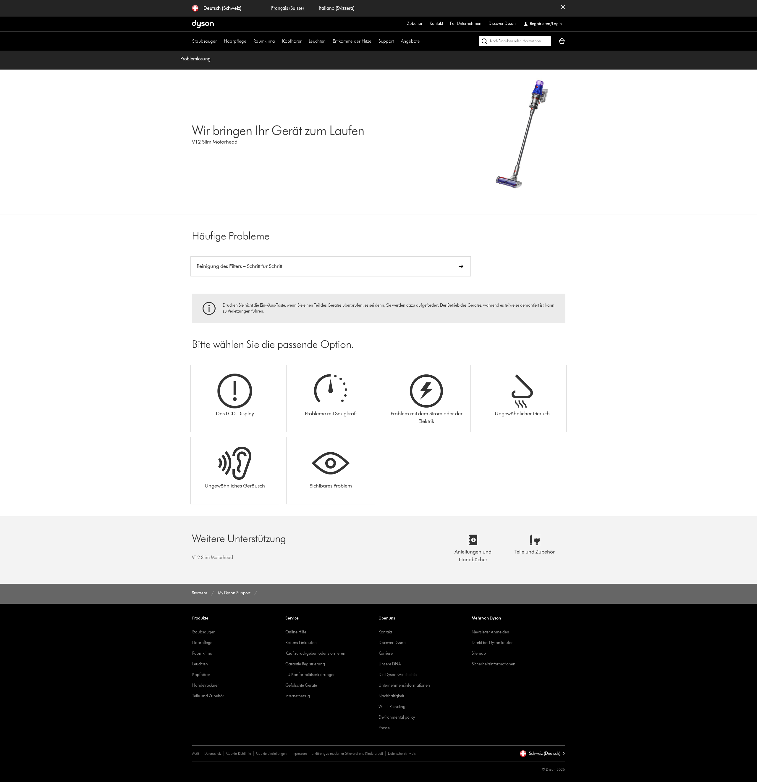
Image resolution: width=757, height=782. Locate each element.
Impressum (299, 753)
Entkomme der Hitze (352, 41)
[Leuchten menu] (328, 41)
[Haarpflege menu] (249, 41)
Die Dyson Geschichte (397, 674)
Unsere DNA (389, 664)
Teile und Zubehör (208, 696)
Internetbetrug (297, 696)
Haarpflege (235, 41)
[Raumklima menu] (278, 41)
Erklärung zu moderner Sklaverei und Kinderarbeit (347, 753)
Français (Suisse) (288, 8)
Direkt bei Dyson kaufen (493, 642)
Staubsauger (204, 41)
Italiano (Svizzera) (336, 8)
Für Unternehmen (465, 23)
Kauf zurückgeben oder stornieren (315, 653)
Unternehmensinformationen (404, 685)
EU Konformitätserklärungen (310, 674)
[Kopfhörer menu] (305, 41)
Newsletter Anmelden (490, 632)
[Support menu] (397, 41)
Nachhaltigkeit (391, 696)
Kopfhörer (292, 41)
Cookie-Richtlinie (238, 753)
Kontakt (436, 23)
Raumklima (264, 41)
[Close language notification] (563, 8)
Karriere (385, 653)
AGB (195, 753)
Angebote (410, 41)
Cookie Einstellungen (271, 753)
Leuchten (317, 41)
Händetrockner (205, 685)
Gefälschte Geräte (301, 685)
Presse (384, 727)
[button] (542, 753)
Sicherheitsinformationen (493, 664)
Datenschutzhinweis (401, 753)
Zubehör (415, 23)
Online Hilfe (295, 632)
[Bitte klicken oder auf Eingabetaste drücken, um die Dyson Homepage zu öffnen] (203, 24)
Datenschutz (212, 753)
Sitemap (479, 653)
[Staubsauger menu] (220, 41)
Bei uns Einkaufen (301, 642)
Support (386, 41)
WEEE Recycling (391, 706)
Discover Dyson (502, 23)
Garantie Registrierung (305, 664)
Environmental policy (396, 717)
